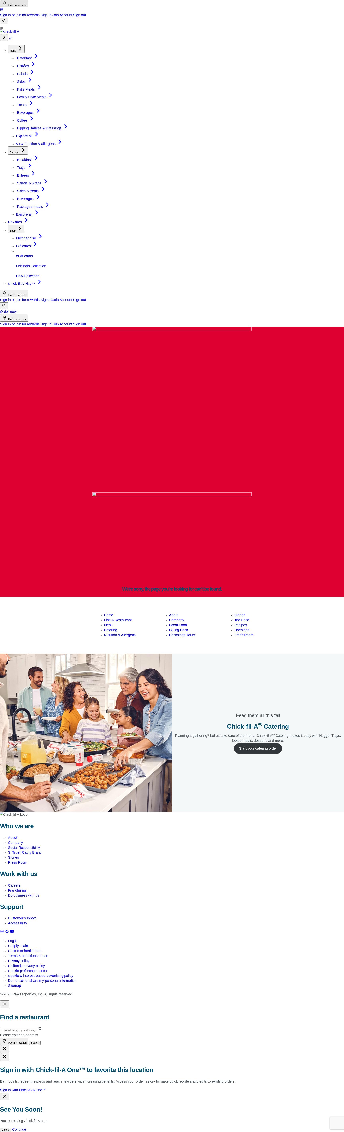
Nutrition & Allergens (120, 635)
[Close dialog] (4, 1004)
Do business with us (23, 895)
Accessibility (17, 923)
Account (66, 15)
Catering (110, 630)
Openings (241, 630)
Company (176, 620)
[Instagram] (2, 932)
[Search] (4, 21)
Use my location (17, 1042)
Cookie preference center (27, 971)
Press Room (244, 635)
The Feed (241, 620)
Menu (108, 625)
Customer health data (24, 951)
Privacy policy (18, 961)
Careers (14, 885)
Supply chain (18, 946)
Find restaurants (17, 5)
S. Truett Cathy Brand (25, 852)
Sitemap (14, 986)
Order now (8, 312)
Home (108, 615)
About (173, 615)
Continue (19, 1129)
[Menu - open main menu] (1, 28)
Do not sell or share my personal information (42, 981)
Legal (12, 941)
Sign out (79, 15)
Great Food (178, 625)
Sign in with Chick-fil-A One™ (23, 1090)
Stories (239, 615)
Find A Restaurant (118, 620)
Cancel (6, 1129)
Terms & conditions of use (28, 956)
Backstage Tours (182, 635)
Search (35, 1042)
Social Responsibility (24, 847)
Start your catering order (258, 748)
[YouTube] (12, 932)
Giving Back (178, 630)
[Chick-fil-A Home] (9, 32)
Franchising (17, 890)
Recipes (240, 625)
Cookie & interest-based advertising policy (40, 976)
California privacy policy (26, 966)
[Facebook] (7, 932)
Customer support (22, 918)
